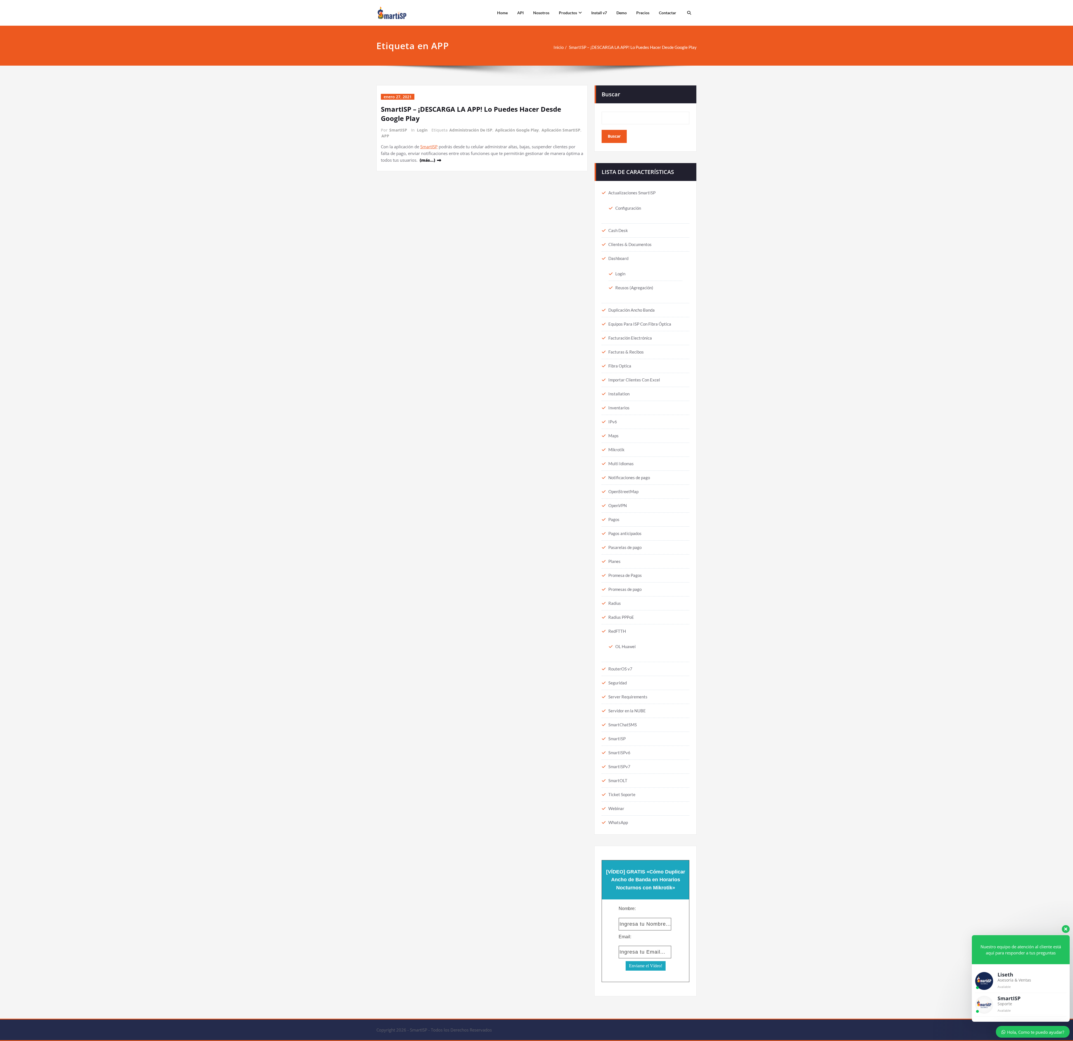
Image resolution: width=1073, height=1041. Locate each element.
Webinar (616, 808)
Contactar (667, 12)
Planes (614, 561)
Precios (642, 12)
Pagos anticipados (625, 533)
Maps (613, 435)
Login (422, 130)
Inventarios (619, 407)
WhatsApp (618, 822)
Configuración (628, 208)
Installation (619, 393)
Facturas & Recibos (626, 351)
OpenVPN (617, 505)
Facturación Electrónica (630, 337)
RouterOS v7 (620, 668)
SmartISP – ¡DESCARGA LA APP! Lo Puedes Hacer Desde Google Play (633, 47)
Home (502, 12)
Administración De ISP (470, 130)
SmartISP (398, 130)
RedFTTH (617, 631)
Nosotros (541, 12)
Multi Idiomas (621, 463)
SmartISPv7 (619, 766)
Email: (625, 936)
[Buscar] (688, 13)
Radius (614, 603)
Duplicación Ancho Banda (631, 309)
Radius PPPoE (621, 617)
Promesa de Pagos (625, 575)
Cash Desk (618, 230)
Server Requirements (627, 696)
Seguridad (617, 682)
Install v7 (599, 12)
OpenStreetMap (623, 491)
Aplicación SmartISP (561, 130)
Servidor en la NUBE (627, 710)
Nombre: (627, 908)
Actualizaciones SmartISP (632, 192)
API (520, 12)
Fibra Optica (619, 365)
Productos (568, 12)
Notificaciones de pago (629, 477)
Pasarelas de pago (625, 547)
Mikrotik (616, 449)
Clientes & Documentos (630, 244)
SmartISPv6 (619, 752)
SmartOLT (617, 780)
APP (385, 136)
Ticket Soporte (621, 794)
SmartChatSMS (622, 724)
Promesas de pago (625, 589)
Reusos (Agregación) (634, 287)
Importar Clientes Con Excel (634, 379)
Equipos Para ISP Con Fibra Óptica (639, 323)
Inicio (559, 47)
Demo (621, 12)
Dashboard (618, 258)
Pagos (613, 519)
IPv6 (612, 421)
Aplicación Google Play (517, 130)
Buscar (611, 94)
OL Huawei (625, 646)
